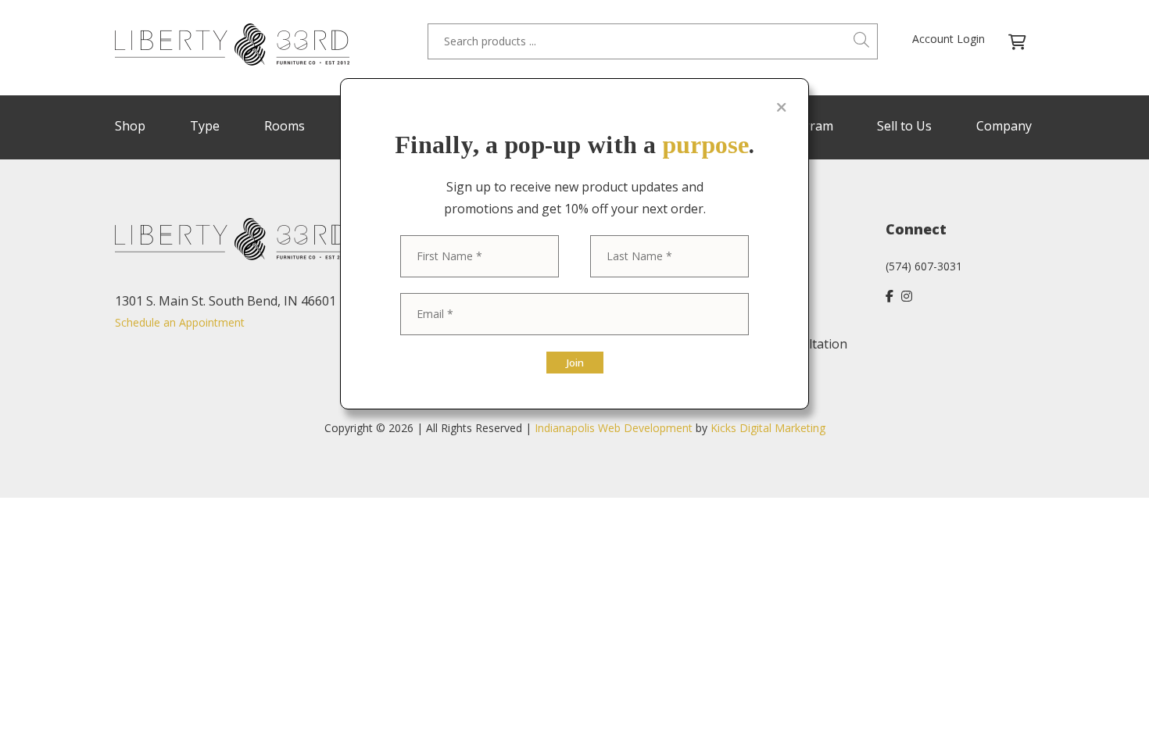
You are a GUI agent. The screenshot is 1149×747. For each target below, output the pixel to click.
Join (575, 363)
